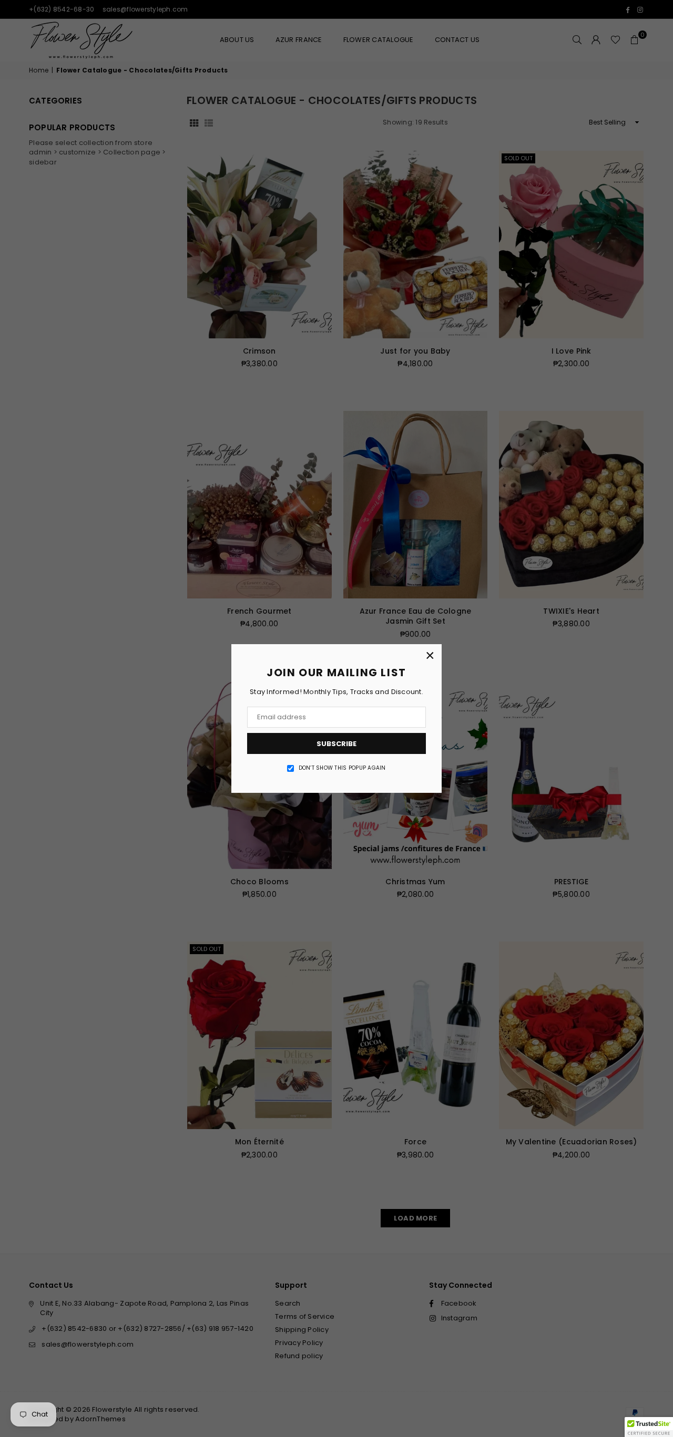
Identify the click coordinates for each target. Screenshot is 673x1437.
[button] (649, 1427)
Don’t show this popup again (342, 768)
